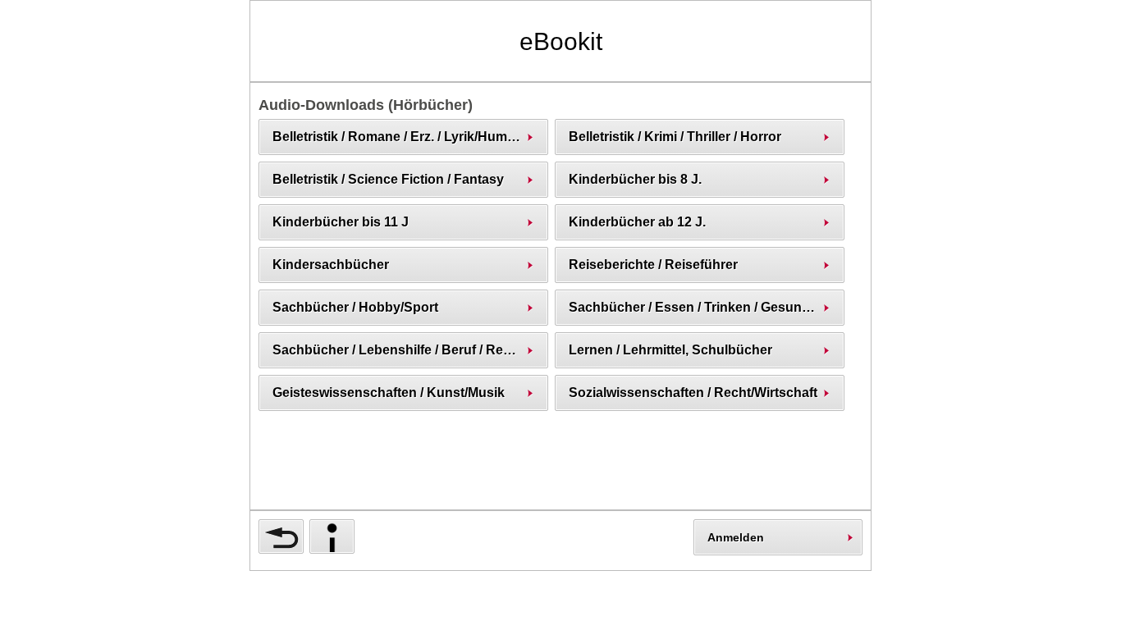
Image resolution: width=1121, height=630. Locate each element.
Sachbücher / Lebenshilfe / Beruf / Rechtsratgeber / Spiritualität (409, 350)
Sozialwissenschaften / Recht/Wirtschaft (693, 392)
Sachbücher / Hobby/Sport (355, 307)
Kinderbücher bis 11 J (340, 222)
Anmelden (735, 537)
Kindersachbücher (330, 265)
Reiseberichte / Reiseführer (653, 265)
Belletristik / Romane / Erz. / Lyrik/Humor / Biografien (409, 137)
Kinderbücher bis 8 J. (635, 179)
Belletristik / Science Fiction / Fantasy (388, 179)
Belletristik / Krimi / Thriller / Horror (675, 137)
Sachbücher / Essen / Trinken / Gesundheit (701, 307)
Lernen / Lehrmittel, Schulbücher (670, 350)
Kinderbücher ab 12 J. (637, 222)
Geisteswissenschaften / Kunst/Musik (388, 392)
